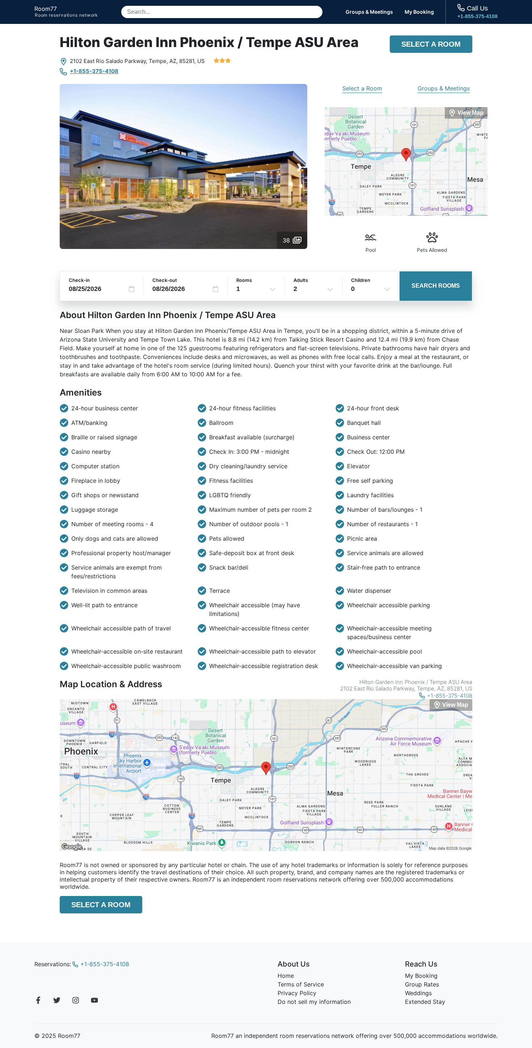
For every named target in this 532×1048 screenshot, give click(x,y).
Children (360, 280)
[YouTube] (94, 1001)
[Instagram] (75, 1001)
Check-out (164, 280)
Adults (301, 280)
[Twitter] (56, 1001)
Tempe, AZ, (163, 61)
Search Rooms (435, 286)
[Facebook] (38, 1001)
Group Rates (422, 984)
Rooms (244, 280)
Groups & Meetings (369, 11)
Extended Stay (425, 1001)
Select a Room (431, 44)
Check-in (79, 280)
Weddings (418, 993)
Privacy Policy (297, 993)
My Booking (419, 11)
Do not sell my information (314, 1001)
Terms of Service (301, 984)
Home (286, 975)
